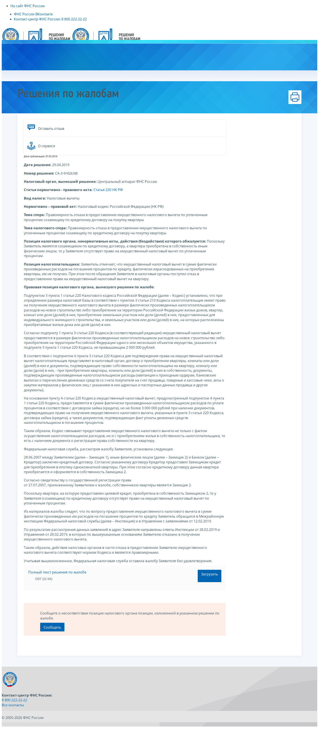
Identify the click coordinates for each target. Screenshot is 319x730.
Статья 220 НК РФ (108, 189)
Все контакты (13, 705)
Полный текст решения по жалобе (57, 572)
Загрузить (209, 574)
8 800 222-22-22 (14, 700)
